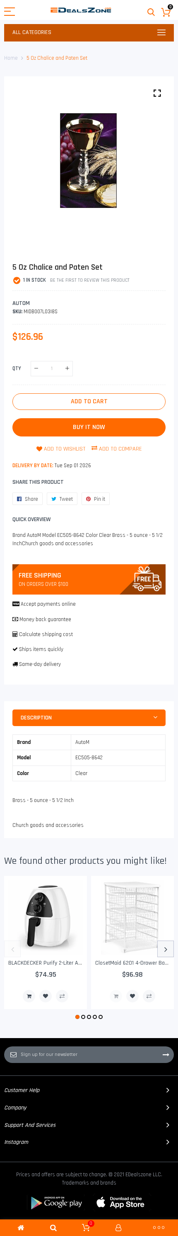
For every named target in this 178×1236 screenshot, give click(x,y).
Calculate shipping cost (46, 634)
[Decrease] (36, 368)
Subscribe (166, 1054)
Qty (16, 368)
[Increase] (67, 368)
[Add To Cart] (29, 996)
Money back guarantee (45, 619)
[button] (77, 1017)
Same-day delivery (40, 664)
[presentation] (12, 949)
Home (11, 58)
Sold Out (116, 996)
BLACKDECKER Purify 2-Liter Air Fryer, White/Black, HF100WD (79, 963)
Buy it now (89, 427)
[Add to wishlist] (45, 996)
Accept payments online (48, 604)
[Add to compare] (62, 996)
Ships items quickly (41, 649)
